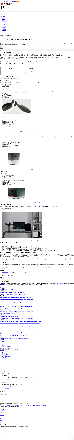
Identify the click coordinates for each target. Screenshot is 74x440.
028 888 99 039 (8, 371)
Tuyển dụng (4, 357)
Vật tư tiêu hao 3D (5, 21)
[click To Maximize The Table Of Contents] (1, 47)
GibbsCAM (4, 343)
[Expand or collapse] (0, 49)
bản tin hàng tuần (4, 284)
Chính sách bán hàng (5, 408)
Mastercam (4, 20)
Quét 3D (3, 19)
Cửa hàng (4, 24)
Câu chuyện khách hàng (6, 22)
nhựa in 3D (43, 267)
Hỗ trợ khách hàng (5, 354)
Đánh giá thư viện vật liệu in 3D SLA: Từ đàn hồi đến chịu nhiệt (13, 335)
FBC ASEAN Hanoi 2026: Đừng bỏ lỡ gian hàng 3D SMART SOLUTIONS (16, 306)
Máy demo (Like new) (6, 346)
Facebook (57, 283)
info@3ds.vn (7, 373)
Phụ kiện (3, 344)
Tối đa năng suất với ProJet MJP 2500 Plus (9, 316)
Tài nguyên (4, 355)
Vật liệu (3, 345)
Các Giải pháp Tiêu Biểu (6, 356)
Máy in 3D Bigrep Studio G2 (8, 138)
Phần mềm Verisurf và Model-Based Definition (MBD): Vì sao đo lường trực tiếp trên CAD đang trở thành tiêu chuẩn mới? (25, 326)
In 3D (3, 18)
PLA (7, 145)
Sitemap (3, 410)
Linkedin (61, 283)
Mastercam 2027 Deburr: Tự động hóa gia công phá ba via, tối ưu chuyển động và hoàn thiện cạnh (21, 302)
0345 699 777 (2, 390)
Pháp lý (3, 409)
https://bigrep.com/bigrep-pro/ (38, 169)
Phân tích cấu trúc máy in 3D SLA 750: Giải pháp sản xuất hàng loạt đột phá (16, 330)
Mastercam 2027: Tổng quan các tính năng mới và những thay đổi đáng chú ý (16, 311)
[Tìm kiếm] (10, 9)
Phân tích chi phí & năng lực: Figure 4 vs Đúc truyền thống (12, 292)
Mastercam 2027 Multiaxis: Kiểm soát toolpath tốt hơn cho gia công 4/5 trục (16, 297)
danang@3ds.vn (7, 380)
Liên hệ (3, 358)
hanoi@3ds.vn (7, 388)
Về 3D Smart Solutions (6, 23)
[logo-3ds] (6, 5)
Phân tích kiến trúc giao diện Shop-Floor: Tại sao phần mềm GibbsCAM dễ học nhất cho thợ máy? (21, 321)
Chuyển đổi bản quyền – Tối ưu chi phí (9, 1)
